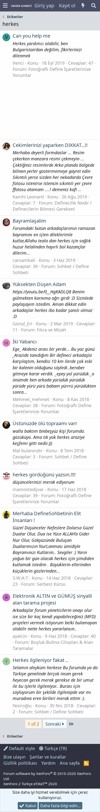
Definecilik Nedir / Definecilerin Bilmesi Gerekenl (52, 206)
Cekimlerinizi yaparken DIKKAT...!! (50, 145)
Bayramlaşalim (29, 220)
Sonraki (53, 724)
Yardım (48, 763)
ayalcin (20, 636)
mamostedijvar (28, 489)
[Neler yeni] (83, 5)
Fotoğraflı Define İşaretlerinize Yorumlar (52, 408)
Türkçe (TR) (55, 748)
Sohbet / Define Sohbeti (58, 712)
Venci (18, 63)
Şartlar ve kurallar (48, 757)
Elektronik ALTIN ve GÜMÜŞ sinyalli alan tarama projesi (52, 599)
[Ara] (93, 5)
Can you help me (31, 35)
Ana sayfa (70, 763)
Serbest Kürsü (51, 584)
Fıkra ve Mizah (51, 330)
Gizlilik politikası (20, 763)
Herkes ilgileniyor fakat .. (40, 660)
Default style (21, 748)
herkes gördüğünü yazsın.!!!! (44, 474)
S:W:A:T (20, 578)
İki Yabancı (25, 341)
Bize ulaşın (14, 757)
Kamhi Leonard (28, 197)
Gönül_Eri (22, 324)
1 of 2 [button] (33, 724)
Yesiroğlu (22, 706)
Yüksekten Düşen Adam (39, 284)
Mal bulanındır (27, 450)
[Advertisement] (50, 107)
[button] (5, 5)
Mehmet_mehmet (31, 399)
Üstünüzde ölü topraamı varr (45, 423)
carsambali (24, 260)
